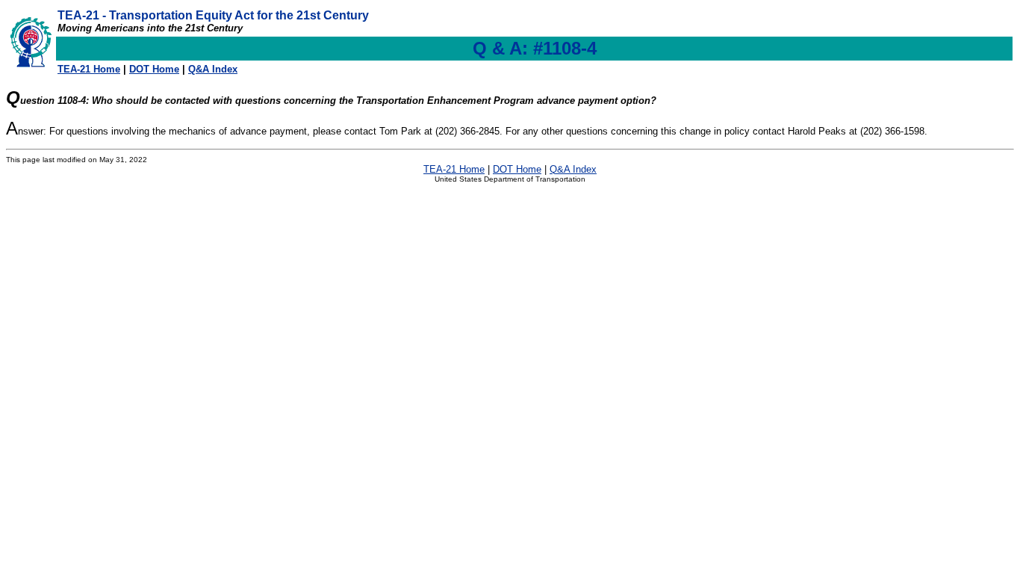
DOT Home (154, 69)
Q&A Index (212, 69)
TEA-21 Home (88, 69)
